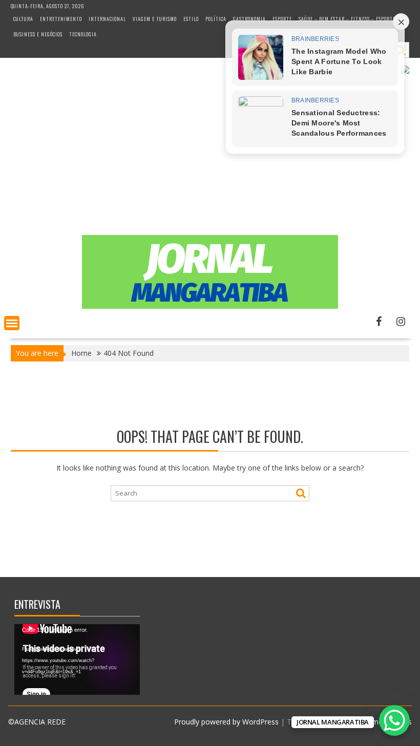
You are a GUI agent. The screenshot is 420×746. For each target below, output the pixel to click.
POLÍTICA (215, 19)
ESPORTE (282, 19)
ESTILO (191, 19)
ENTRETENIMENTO (61, 19)
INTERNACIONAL (107, 19)
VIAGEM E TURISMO (155, 19)
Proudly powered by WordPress (226, 722)
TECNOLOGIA (83, 34)
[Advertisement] (210, 158)
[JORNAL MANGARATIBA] (210, 306)
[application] (77, 659)
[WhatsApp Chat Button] (394, 720)
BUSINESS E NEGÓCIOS (37, 34)
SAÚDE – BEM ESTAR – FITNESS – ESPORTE (347, 19)
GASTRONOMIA (249, 19)
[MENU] (11, 323)
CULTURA (23, 19)
